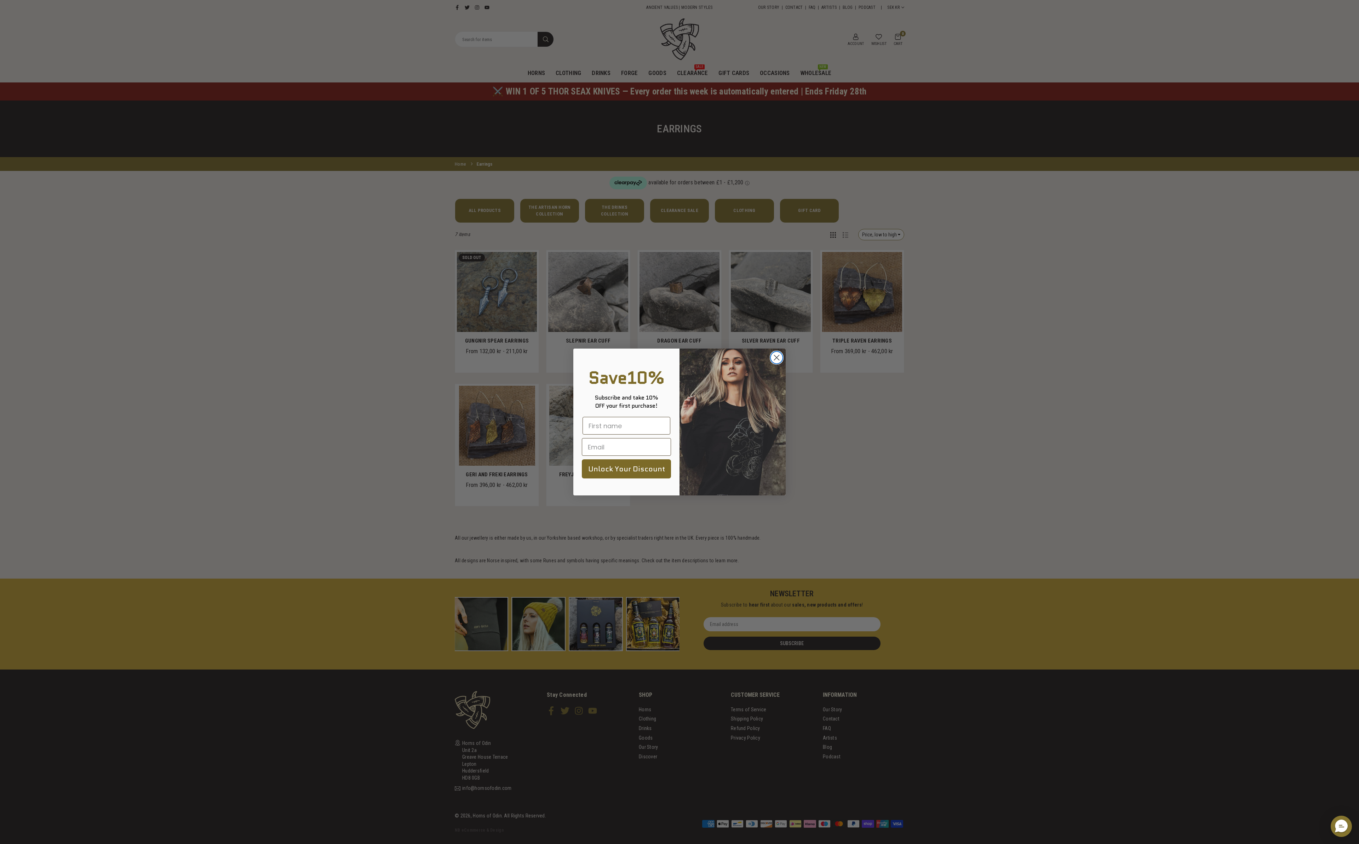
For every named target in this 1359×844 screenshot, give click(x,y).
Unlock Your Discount (626, 469)
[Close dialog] (776, 357)
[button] (1341, 826)
